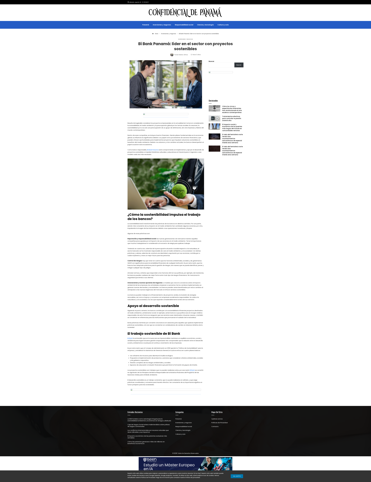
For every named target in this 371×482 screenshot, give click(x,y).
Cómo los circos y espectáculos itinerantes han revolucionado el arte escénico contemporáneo (232, 109)
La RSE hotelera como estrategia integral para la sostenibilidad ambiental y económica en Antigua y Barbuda (149, 420)
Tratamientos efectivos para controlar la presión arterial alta (231, 118)
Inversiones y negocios (185, 39)
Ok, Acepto (237, 476)
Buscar (211, 61)
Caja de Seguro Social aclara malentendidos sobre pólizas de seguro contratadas (149, 425)
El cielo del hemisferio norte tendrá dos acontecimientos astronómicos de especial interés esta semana (232, 138)
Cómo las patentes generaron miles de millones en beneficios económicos (146, 443)
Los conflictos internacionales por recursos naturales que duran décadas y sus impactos (148, 431)
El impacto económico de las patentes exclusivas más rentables (147, 437)
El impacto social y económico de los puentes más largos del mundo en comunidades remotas (232, 127)
